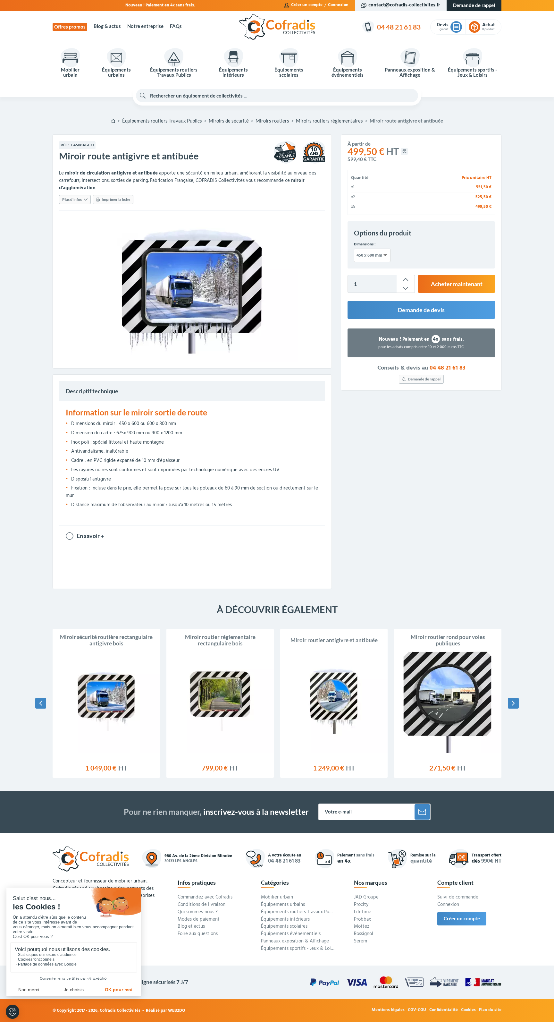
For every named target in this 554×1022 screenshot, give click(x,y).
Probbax (362, 919)
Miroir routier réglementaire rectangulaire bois (220, 640)
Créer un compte (307, 5)
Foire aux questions (198, 934)
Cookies (468, 1010)
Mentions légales (388, 1010)
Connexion (338, 5)
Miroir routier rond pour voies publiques (448, 640)
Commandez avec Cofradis (205, 897)
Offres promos (70, 27)
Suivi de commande (457, 897)
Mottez (361, 926)
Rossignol (363, 934)
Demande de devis (421, 309)
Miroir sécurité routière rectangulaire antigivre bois (106, 640)
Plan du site (490, 1010)
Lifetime (362, 912)
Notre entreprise (145, 26)
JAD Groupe (366, 897)
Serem (360, 941)
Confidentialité (443, 1010)
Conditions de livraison (201, 904)
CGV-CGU (417, 1010)
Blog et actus (191, 926)
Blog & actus (107, 26)
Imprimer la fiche (116, 199)
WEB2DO (176, 1010)
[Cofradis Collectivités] (277, 27)
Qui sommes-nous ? (198, 912)
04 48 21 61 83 (448, 367)
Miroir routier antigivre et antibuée (334, 640)
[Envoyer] (422, 812)
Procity (361, 904)
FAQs (176, 26)
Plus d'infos (72, 199)
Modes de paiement (199, 919)
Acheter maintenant (457, 283)
